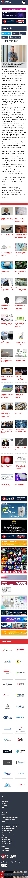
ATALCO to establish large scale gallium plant (20, 254)
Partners (4, 805)
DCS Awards (5, 848)
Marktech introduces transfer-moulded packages (7, 378)
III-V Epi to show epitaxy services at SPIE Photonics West (7, 218)
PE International (6, 843)
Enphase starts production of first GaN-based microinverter (6, 308)
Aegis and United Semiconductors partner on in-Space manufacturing (6, 414)
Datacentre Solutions (8, 832)
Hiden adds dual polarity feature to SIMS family (20, 342)
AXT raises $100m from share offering (20, 430)
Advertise (5, 807)
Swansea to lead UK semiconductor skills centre (7, 289)
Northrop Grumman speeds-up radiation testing (20, 271)
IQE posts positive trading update (6, 341)
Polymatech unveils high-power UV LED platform (20, 484)
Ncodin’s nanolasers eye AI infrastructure (20, 448)
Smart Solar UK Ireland (8, 828)
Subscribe (5, 810)
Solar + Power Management (10, 826)
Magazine (5, 801)
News (3, 799)
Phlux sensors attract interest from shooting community (21, 236)
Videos (4, 803)
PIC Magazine (6, 822)
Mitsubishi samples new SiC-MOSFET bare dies (6, 254)
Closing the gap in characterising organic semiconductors (20, 219)
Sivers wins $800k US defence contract (7, 235)
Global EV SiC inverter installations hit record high (21, 325)
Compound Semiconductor (10, 817)
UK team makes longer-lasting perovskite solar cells (7, 271)
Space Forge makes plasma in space (6, 465)
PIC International (7, 841)
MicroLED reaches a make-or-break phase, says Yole (6, 484)
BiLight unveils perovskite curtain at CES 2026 (20, 396)
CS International (6, 839)
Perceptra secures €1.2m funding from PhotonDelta (6, 360)
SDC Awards (5, 850)
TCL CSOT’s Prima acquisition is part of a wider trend (20, 466)
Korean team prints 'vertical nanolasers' (20, 359)
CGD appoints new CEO (6, 448)
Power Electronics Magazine (10, 824)
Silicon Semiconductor (8, 819)
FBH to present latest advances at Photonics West (21, 413)
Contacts (4, 812)
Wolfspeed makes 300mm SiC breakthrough (20, 307)
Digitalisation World (8, 835)
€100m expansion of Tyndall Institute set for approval (20, 289)
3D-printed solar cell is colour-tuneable (6, 324)
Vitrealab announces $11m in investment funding (7, 431)
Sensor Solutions (7, 830)
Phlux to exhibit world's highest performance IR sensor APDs (19, 379)
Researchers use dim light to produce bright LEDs (7, 396)
